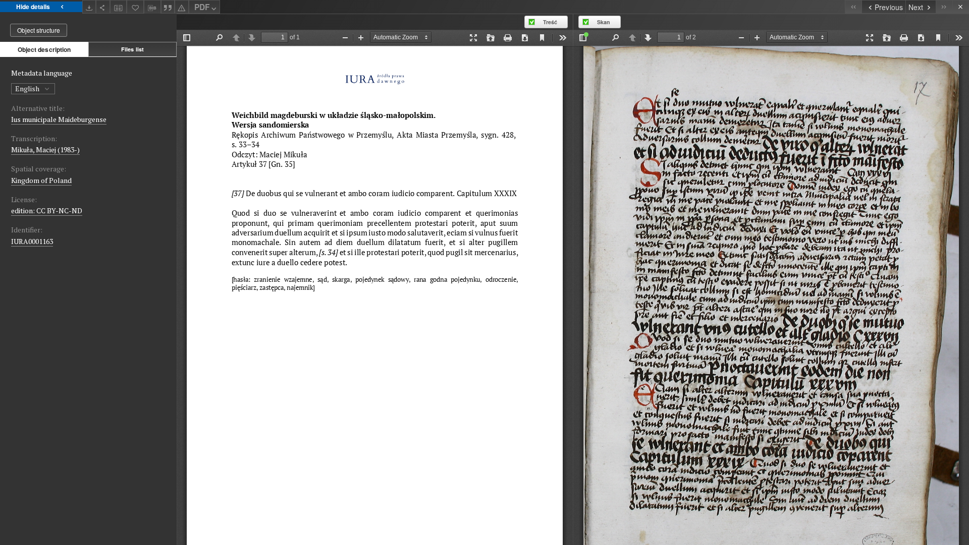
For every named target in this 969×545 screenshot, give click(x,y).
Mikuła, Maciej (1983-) (45, 149)
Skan (603, 22)
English (28, 88)
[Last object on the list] (944, 7)
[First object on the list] (853, 7)
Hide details (33, 6)
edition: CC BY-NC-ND (46, 210)
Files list (132, 49)
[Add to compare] (118, 7)
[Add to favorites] (135, 7)
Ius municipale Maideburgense (58, 119)
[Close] (960, 7)
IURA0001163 (32, 241)
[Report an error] (182, 7)
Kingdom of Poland (41, 180)
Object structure (38, 30)
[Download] (89, 7)
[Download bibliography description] (152, 7)
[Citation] (168, 7)
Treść (550, 22)
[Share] (103, 7)
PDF (201, 7)
